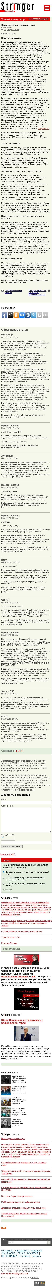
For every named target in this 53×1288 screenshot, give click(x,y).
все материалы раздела (38, 19)
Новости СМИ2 (7, 854)
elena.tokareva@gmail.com (14, 1273)
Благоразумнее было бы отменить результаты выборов (37, 293)
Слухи (21, 1253)
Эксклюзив (8, 1253)
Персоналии (9, 1256)
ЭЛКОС (35, 1277)
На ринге (7, 1251)
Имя (3, 799)
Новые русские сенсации (13, 1138)
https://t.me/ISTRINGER (15, 976)
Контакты (36, 1256)
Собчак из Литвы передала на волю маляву (21, 931)
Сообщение (7, 806)
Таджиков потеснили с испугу (13, 292)
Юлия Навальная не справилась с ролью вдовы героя (22, 1021)
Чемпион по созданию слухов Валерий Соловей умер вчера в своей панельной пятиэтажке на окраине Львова (26, 923)
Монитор (32, 1253)
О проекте (24, 1256)
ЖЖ (33, 976)
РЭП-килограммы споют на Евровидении (20, 1202)
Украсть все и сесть (10, 937)
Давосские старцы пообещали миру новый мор (23, 1208)
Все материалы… (12, 948)
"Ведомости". (43, 128)
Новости (36, 1251)
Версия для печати (11, 30)
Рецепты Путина (9, 943)
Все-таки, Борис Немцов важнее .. (17, 1196)
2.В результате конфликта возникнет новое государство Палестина (25, 879)
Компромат (22, 1251)
